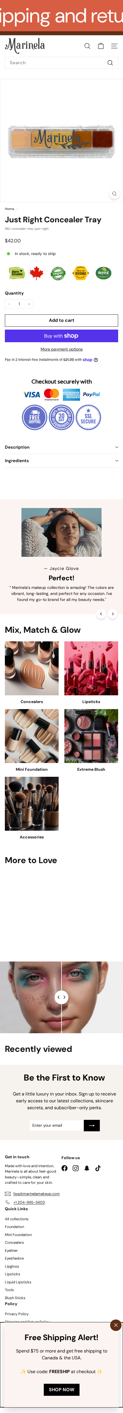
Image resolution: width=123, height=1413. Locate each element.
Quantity (14, 293)
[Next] (112, 614)
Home (10, 209)
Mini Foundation (18, 1234)
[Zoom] (114, 193)
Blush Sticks (15, 1297)
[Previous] (101, 614)
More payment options (62, 349)
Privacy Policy (17, 1313)
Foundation (14, 1226)
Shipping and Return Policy (27, 1321)
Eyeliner (11, 1250)
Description (17, 447)
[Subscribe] (92, 1125)
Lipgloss (12, 1266)
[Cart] (101, 46)
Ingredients (17, 461)
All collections (17, 1219)
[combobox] (61, 63)
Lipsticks (12, 1274)
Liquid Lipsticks (18, 1282)
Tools (9, 1289)
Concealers (14, 1242)
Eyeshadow (14, 1258)
